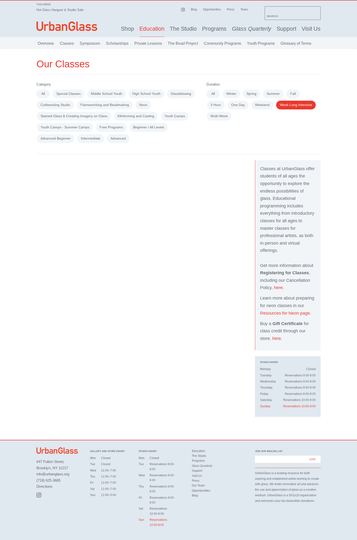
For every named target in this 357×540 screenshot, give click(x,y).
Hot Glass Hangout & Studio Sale (60, 10)
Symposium (90, 43)
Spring (251, 94)
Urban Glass (66, 26)
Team (244, 9)
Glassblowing (181, 94)
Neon (143, 105)
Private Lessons (148, 43)
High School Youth (146, 94)
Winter (231, 94)
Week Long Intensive (296, 105)
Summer (273, 94)
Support (286, 29)
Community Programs (222, 43)
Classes (67, 43)
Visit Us (311, 29)
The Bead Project (183, 43)
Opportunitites (201, 490)
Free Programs (111, 127)
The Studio (183, 29)
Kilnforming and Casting (136, 116)
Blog (194, 9)
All (43, 94)
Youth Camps (174, 116)
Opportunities (212, 9)
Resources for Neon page (285, 313)
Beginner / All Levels (148, 127)
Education (151, 29)
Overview (46, 43)
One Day (238, 105)
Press (230, 9)
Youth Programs (261, 43)
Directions (44, 486)
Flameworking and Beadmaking (104, 105)
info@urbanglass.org (52, 474)
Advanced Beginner (56, 138)
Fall (293, 94)
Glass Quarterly (251, 29)
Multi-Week (219, 116)
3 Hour (216, 105)
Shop (127, 29)
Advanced (118, 138)
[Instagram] (38, 495)
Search (272, 16)
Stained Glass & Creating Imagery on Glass (74, 116)
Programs (214, 29)
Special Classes (68, 94)
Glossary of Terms (295, 43)
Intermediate (90, 138)
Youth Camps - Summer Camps (65, 127)
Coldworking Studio (55, 105)
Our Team (198, 485)
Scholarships (117, 43)
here (278, 287)
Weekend (262, 105)
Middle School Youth (106, 94)
